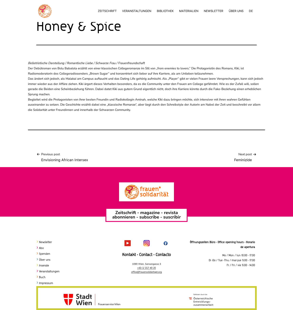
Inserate (44, 265)
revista (171, 213)
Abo (41, 248)
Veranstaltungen (136, 11)
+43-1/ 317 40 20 (146, 267)
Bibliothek (165, 11)
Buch (42, 277)
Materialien (188, 11)
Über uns (236, 11)
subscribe (149, 217)
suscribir (172, 217)
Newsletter (213, 11)
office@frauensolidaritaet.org (146, 272)
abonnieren (123, 217)
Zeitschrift (107, 11)
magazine (150, 213)
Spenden (44, 254)
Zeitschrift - (127, 213)
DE (251, 11)
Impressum (46, 283)
